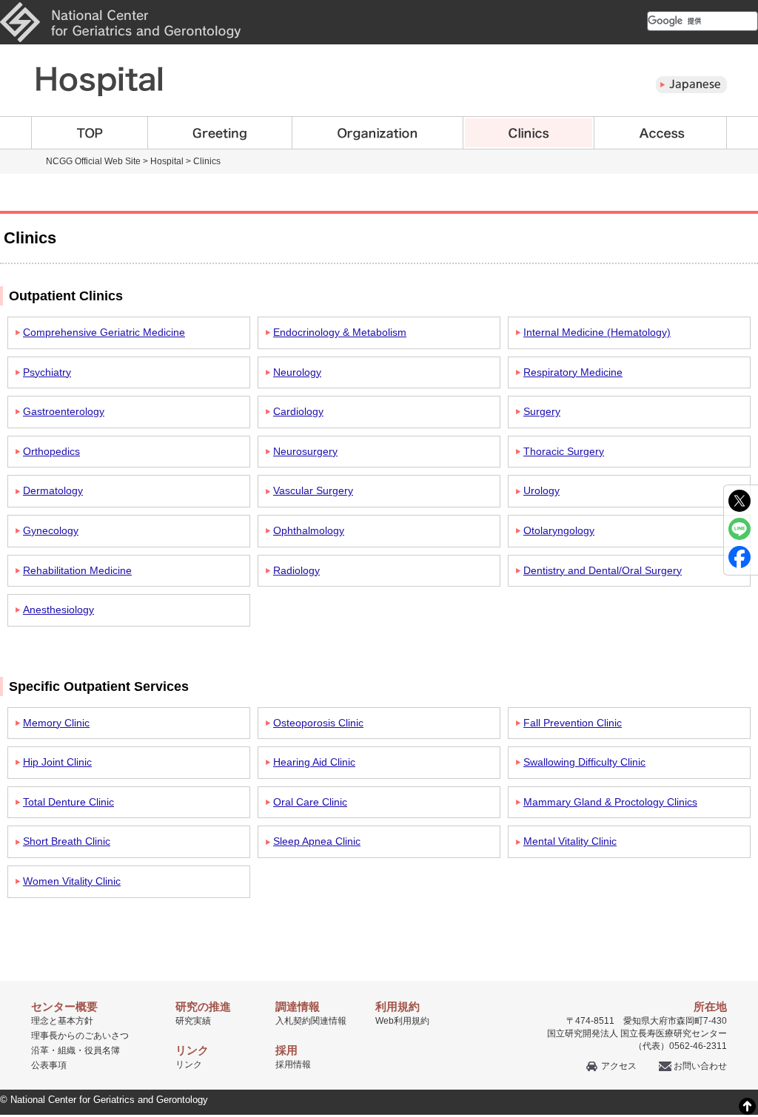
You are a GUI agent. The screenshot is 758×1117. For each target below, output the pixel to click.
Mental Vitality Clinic (570, 841)
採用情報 (293, 1064)
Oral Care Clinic (310, 802)
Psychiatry (47, 372)
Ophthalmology (308, 530)
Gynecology (50, 530)
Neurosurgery (305, 451)
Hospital (167, 161)
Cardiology (298, 411)
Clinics (528, 132)
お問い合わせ (700, 1066)
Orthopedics (51, 451)
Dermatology (53, 490)
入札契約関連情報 (310, 1021)
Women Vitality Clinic (72, 881)
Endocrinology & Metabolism (339, 332)
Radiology (296, 570)
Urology (541, 490)
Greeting (220, 132)
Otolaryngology (558, 530)
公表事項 (49, 1065)
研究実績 (193, 1021)
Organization (377, 132)
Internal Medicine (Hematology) (597, 332)
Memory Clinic (56, 723)
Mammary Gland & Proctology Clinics (610, 802)
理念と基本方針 (62, 1021)
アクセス (619, 1066)
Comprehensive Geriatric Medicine (104, 332)
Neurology (297, 372)
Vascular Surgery (313, 490)
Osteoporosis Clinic (318, 723)
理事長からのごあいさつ (80, 1035)
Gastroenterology (63, 411)
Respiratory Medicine (573, 372)
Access (660, 132)
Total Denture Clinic (68, 802)
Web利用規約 (402, 1021)
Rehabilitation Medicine (77, 570)
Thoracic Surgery (563, 451)
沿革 (40, 1050)
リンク (188, 1064)
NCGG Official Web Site (93, 161)
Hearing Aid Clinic (314, 762)
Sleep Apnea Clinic (316, 841)
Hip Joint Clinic (57, 762)
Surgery (541, 411)
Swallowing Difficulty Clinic (584, 762)
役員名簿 (102, 1050)
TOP (89, 132)
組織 (67, 1050)
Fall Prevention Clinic (572, 723)
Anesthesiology (58, 609)
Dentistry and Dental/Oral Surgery (602, 570)
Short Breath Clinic (66, 841)
